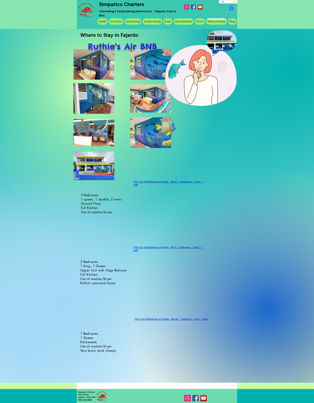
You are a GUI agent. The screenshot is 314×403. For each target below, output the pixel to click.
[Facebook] (193, 7)
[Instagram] (186, 7)
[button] (231, 7)
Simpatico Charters (121, 4)
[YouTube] (200, 7)
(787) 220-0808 (85, 399)
